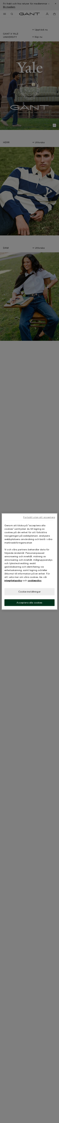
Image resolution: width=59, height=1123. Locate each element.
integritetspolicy (13, 580)
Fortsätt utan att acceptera (39, 517)
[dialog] (29, 561)
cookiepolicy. (35, 580)
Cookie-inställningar (29, 591)
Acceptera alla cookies (29, 602)
